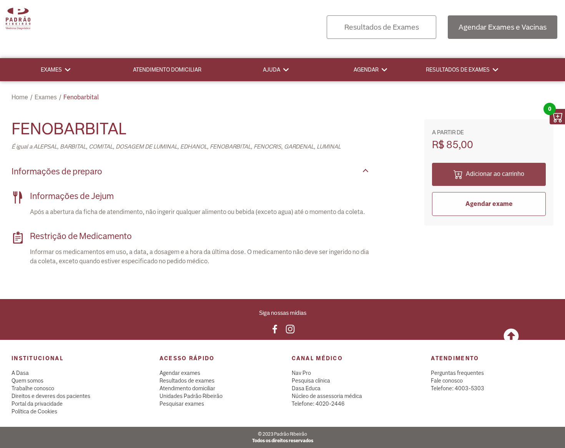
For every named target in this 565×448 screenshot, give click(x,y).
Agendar (366, 70)
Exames (51, 70)
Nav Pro (301, 373)
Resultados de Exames (381, 27)
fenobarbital (81, 97)
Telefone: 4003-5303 (457, 388)
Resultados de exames (458, 70)
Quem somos (27, 381)
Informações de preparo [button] (57, 171)
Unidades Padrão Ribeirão (191, 396)
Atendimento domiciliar (167, 70)
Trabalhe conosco (33, 388)
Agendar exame (489, 203)
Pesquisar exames (182, 404)
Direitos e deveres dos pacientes (51, 396)
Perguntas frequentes (457, 373)
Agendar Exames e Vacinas (503, 27)
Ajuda (271, 70)
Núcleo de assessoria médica (327, 396)
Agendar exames (180, 373)
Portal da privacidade (37, 404)
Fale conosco (447, 381)
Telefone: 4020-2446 (318, 404)
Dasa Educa (306, 388)
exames (46, 97)
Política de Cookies (34, 411)
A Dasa (20, 373)
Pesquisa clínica (311, 381)
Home (20, 97)
